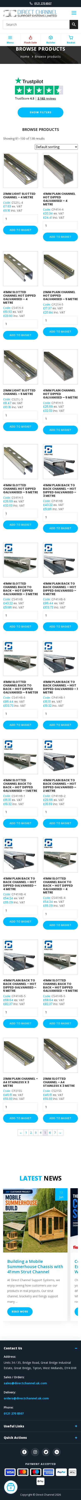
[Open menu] (74, 13)
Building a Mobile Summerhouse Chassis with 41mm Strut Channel (35, 1267)
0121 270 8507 (43, 3)
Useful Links (14, 1426)
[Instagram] (35, 1452)
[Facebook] (24, 1452)
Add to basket (21, 230)
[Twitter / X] (46, 1452)
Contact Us (13, 1348)
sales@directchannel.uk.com (25, 1383)
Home (24, 56)
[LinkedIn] (57, 1452)
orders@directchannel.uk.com (26, 1398)
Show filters (41, 112)
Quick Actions (15, 1437)
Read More (20, 1311)
